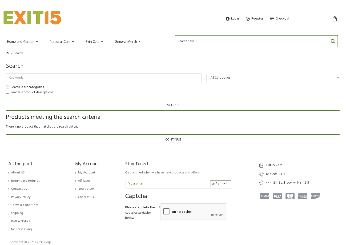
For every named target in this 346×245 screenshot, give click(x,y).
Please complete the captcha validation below (140, 213)
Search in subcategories (27, 87)
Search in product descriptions (32, 92)
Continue (173, 139)
